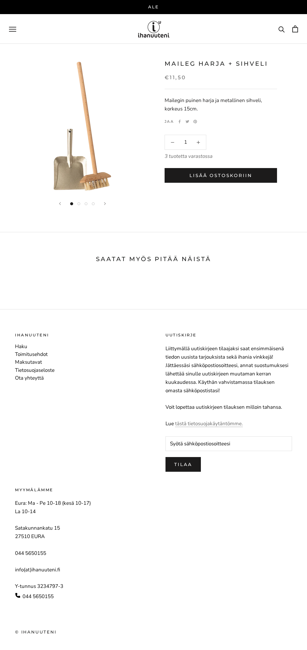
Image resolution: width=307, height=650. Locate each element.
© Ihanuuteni (36, 632)
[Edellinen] (60, 203)
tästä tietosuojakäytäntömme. (209, 423)
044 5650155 (38, 596)
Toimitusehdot (31, 354)
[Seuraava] (105, 203)
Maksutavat (28, 362)
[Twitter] (187, 121)
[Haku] (282, 29)
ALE (153, 7)
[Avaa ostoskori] (295, 29)
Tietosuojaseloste (35, 370)
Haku (21, 347)
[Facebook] (179, 121)
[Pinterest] (195, 121)
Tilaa (183, 464)
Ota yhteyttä (29, 378)
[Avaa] (12, 29)
